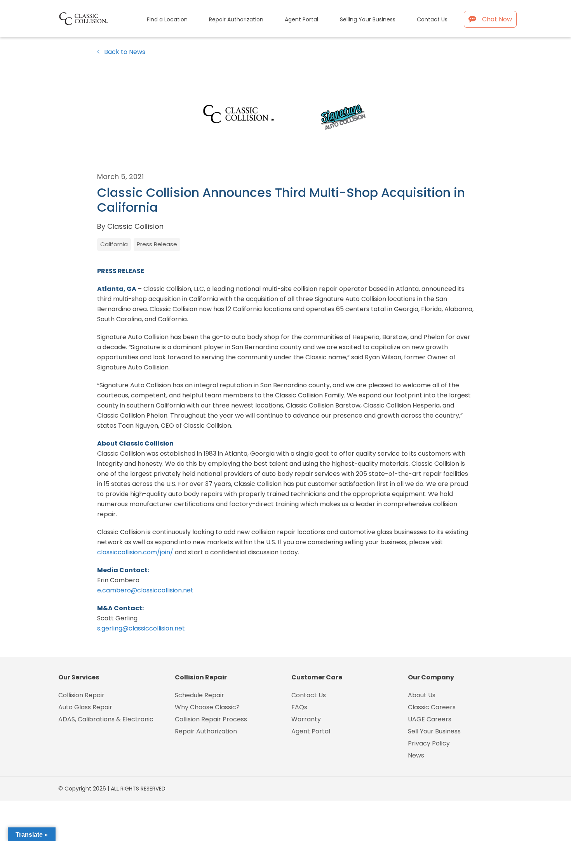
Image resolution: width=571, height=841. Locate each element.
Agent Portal (310, 731)
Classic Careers (432, 707)
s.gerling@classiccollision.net (141, 628)
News (416, 755)
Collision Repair (81, 695)
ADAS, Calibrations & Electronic (105, 719)
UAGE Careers (429, 719)
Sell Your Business (434, 731)
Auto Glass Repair (85, 707)
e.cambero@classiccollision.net (145, 590)
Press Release (157, 244)
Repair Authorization (206, 731)
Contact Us (308, 695)
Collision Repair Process (211, 719)
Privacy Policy (429, 743)
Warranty (306, 719)
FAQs (299, 707)
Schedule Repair (199, 695)
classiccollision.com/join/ (135, 552)
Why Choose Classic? (207, 707)
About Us (421, 695)
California (114, 244)
